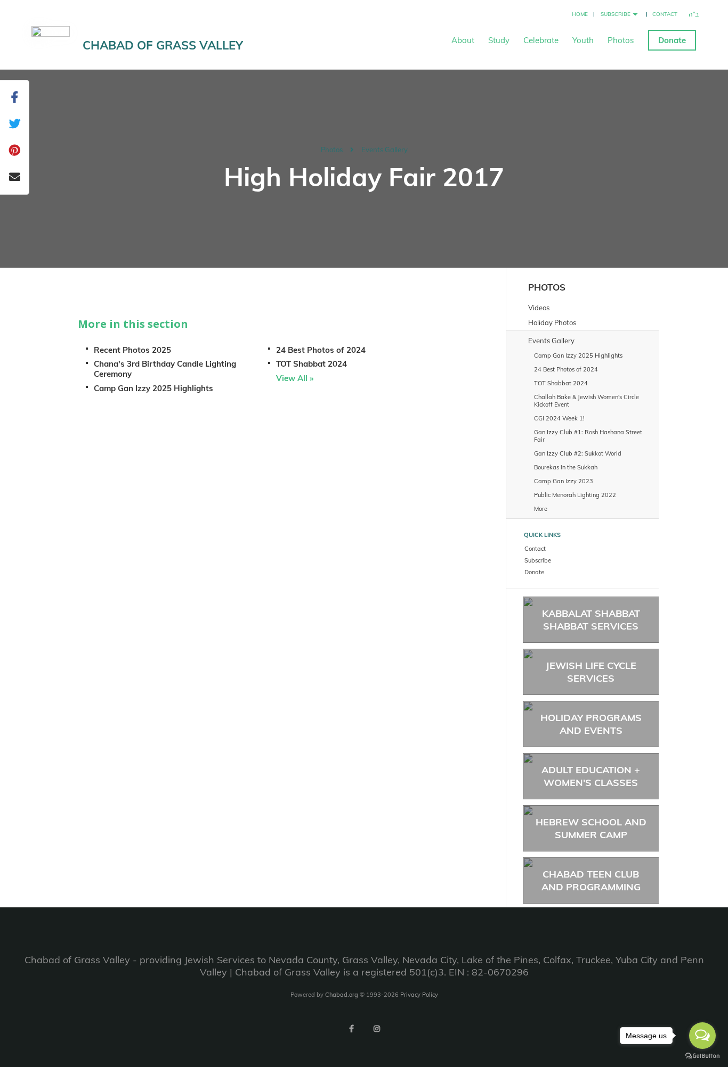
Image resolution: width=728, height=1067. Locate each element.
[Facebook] (351, 1029)
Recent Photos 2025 (132, 350)
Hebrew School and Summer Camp (591, 828)
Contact (664, 14)
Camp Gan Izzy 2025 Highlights (153, 388)
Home (580, 14)
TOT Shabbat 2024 (311, 364)
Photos (621, 40)
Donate (672, 40)
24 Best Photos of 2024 (321, 350)
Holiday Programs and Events (591, 724)
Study (498, 40)
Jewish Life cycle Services (591, 671)
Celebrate (541, 40)
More (540, 508)
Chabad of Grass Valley (163, 45)
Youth (583, 40)
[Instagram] (377, 1029)
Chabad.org (341, 994)
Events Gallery (384, 149)
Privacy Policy (419, 994)
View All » (294, 378)
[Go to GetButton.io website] (702, 1056)
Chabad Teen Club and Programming (591, 880)
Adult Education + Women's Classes (590, 776)
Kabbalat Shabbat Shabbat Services (591, 619)
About (462, 40)
